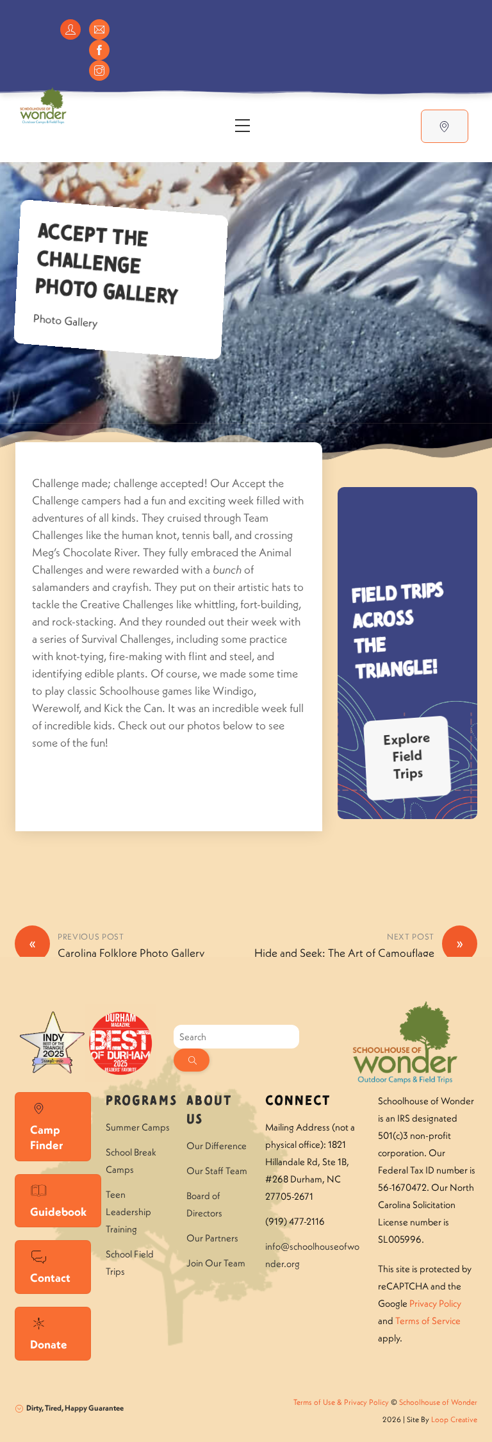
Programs (141, 1101)
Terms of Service (428, 1320)
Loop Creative (454, 1419)
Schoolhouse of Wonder (438, 1402)
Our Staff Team (216, 1170)
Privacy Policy (435, 1303)
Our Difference (216, 1146)
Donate (48, 1344)
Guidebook (58, 1211)
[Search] (191, 1060)
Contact (50, 1277)
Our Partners (212, 1238)
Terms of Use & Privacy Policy (341, 1402)
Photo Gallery (65, 321)
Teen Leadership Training (128, 1211)
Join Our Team (215, 1263)
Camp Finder (46, 1137)
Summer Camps (138, 1127)
